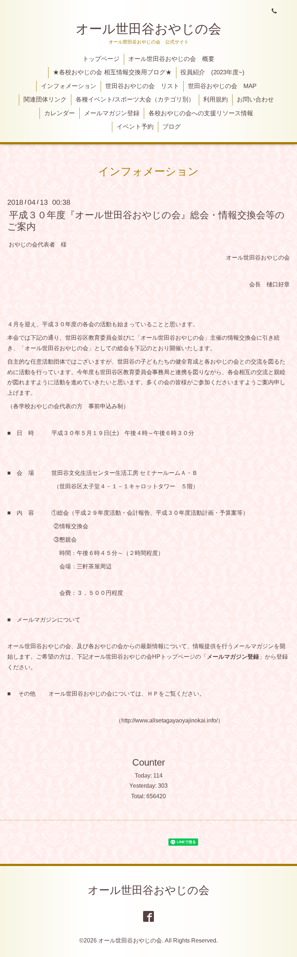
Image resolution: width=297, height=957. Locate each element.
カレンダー (59, 113)
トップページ (101, 58)
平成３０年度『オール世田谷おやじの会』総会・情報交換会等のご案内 (146, 221)
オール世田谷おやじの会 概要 (171, 58)
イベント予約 (135, 126)
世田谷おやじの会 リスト (142, 86)
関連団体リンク (45, 99)
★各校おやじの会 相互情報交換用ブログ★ (112, 72)
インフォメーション (68, 86)
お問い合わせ (255, 99)
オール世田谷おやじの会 (148, 28)
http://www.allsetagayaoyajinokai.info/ (169, 720)
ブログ (171, 126)
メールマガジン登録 (111, 113)
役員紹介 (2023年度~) (212, 72)
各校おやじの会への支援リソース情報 (200, 113)
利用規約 (215, 99)
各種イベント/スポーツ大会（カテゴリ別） (135, 99)
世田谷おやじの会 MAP (222, 86)
